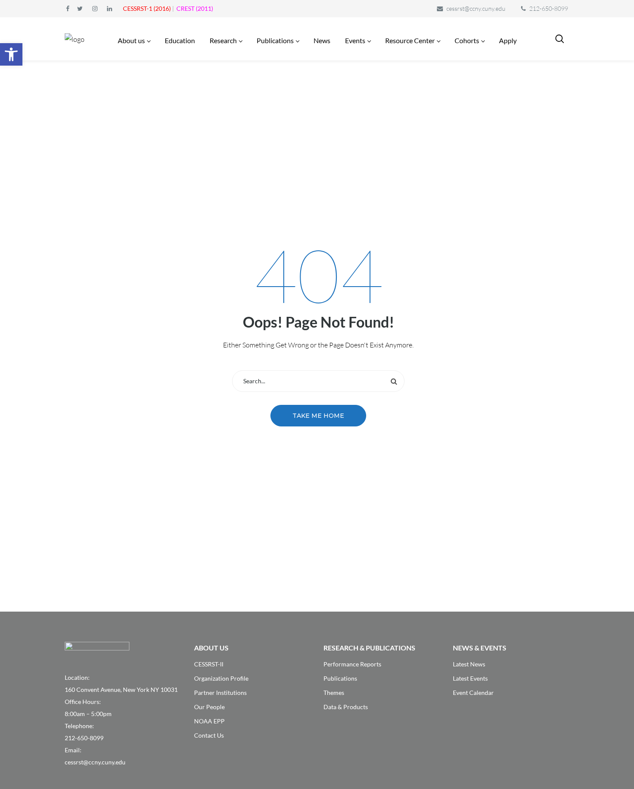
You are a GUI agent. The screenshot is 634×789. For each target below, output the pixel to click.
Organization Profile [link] (221, 678)
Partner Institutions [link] (220, 692)
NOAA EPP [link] (209, 721)
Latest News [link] (469, 664)
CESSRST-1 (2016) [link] (147, 8)
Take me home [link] (318, 416)
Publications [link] (340, 678)
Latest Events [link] (470, 678)
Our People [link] (209, 706)
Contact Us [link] (209, 735)
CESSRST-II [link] (208, 664)
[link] (11, 54)
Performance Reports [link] (352, 664)
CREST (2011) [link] (194, 8)
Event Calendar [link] (473, 692)
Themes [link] (333, 692)
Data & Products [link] (345, 706)
